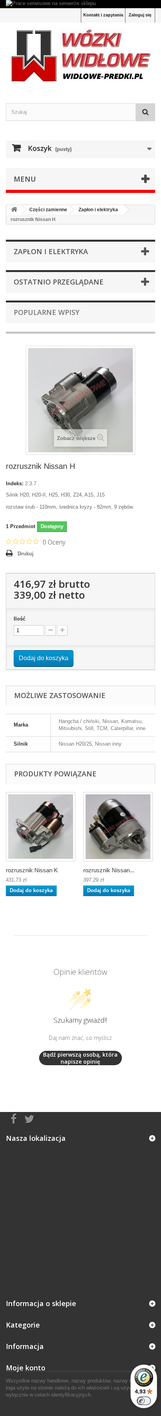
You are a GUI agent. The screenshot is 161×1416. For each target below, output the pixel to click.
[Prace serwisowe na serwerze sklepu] (80, 4)
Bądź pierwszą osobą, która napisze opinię (80, 1058)
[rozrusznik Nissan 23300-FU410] (40, 826)
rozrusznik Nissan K (32, 870)
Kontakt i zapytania (103, 14)
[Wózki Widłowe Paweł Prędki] (80, 56)
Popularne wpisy (46, 312)
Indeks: (14, 483)
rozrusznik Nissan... (108, 870)
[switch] (144, 1401)
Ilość (19, 619)
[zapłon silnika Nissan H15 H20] (118, 826)
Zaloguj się (140, 14)
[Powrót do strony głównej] (14, 210)
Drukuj (26, 554)
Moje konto (25, 1367)
